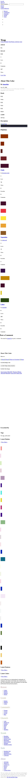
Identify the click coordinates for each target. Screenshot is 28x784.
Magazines (6, 740)
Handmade (6, 737)
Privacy (5, 766)
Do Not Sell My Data (12, 777)
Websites (6, 743)
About (3, 759)
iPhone (19, 372)
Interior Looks (7, 739)
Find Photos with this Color (15, 41)
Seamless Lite (7, 751)
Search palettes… (5, 4)
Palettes (5, 691)
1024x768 (13, 373)
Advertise (6, 762)
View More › (4, 442)
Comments (3, 66)
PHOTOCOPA (7, 754)
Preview (15, 372)
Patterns (6, 693)
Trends (5, 15)
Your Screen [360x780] (6, 372)
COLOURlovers (5, 8)
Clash (2, 170)
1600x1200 (19, 373)
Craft (5, 721)
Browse (6, 11)
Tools (5, 16)
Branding (6, 736)
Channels (6, 14)
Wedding (6, 729)
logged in (9, 338)
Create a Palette (4, 41)
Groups (5, 711)
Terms (5, 767)
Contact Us (6, 764)
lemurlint (6, 84)
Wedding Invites (8, 744)
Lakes (2, 304)
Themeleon (6, 752)
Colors (5, 690)
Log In (2, 1)
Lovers (5, 713)
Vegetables (4, 237)
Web (5, 728)
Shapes (5, 694)
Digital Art (6, 722)
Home (5, 725)
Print (5, 726)
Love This (3, 75)
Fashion (6, 724)
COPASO (6, 755)
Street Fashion (7, 741)
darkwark (4, 240)
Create (2, 7)
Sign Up (3, 2)
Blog (5, 714)
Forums (5, 710)
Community (7, 12)
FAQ (5, 769)
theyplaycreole (5, 173)
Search (2, 5)
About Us (6, 763)
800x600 (8, 373)
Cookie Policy (7, 770)
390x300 (3, 373)
